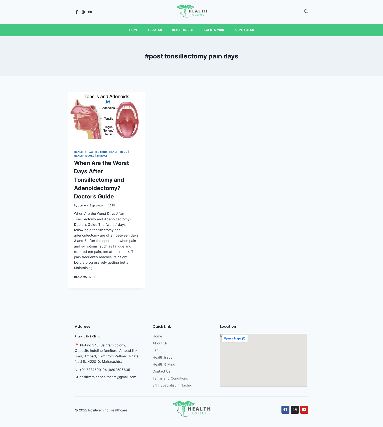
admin (82, 205)
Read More (84, 276)
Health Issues (84, 155)
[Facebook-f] (76, 12)
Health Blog (118, 151)
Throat (102, 155)
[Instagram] (83, 12)
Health (79, 151)
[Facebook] (285, 410)
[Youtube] (90, 12)
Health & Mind (97, 151)
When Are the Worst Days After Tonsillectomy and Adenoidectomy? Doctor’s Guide (101, 180)
